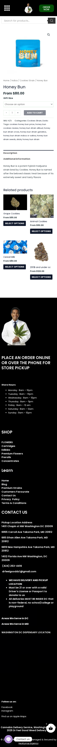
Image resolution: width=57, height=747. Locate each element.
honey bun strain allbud (31, 128)
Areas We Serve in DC (15, 618)
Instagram (7, 710)
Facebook (7, 707)
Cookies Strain (27, 80)
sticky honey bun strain (28, 139)
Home (6, 80)
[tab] (28, 153)
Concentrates (10, 461)
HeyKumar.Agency (28, 743)
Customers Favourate (15, 491)
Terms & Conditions (14, 503)
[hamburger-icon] (6, 8)
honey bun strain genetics (33, 131)
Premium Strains (12, 488)
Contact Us (9, 495)
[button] (48, 34)
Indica (15, 80)
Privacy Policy (11, 499)
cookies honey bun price (22, 124)
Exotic (45, 120)
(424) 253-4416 (12, 566)
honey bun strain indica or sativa (19, 135)
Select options (14, 223)
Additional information (16, 158)
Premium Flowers (12, 453)
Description (10, 152)
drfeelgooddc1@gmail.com (19, 571)
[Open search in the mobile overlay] (28, 21)
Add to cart (35, 112)
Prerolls (6, 457)
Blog (4, 484)
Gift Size (8, 98)
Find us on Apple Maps (14, 716)
